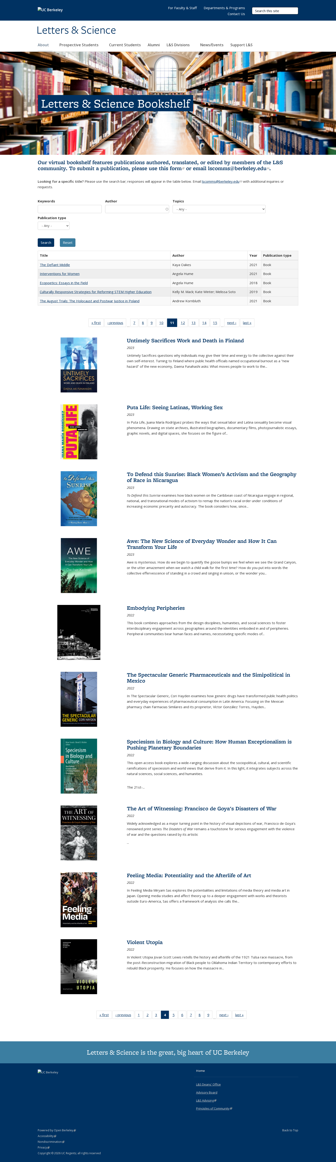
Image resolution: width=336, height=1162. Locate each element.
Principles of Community (214, 1108)
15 (216, 323)
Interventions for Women (60, 273)
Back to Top (290, 1130)
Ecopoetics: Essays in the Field (64, 282)
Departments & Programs (224, 7)
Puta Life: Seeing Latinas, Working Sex (175, 407)
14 (205, 323)
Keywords (46, 201)
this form (171, 168)
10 (162, 323)
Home (200, 1071)
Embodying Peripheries (156, 607)
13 (195, 323)
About (44, 44)
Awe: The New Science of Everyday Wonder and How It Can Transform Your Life (202, 543)
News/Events (212, 44)
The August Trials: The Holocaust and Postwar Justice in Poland (89, 301)
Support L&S (241, 44)
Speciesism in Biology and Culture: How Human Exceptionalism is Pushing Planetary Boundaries (209, 744)
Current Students (125, 44)
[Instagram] (59, 1080)
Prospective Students (79, 44)
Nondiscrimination (51, 1142)
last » (248, 323)
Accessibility (47, 1136)
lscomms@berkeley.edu (238, 168)
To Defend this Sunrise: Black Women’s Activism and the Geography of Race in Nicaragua (211, 477)
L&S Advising (206, 1100)
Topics (178, 201)
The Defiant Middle (55, 264)
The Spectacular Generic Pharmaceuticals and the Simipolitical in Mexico (208, 677)
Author (111, 201)
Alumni (154, 44)
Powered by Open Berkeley (57, 1130)
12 (184, 323)
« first (97, 323)
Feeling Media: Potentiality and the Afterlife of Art (189, 875)
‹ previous (116, 323)
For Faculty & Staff (182, 7)
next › (233, 323)
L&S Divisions (179, 44)
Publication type (52, 217)
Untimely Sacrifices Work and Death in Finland (185, 340)
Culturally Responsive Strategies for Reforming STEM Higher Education (96, 291)
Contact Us (236, 13)
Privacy (44, 1147)
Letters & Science (76, 30)
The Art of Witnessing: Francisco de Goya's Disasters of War (201, 808)
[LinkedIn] (51, 1080)
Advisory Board (206, 1092)
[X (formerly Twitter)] (42, 1080)
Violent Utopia (145, 942)
